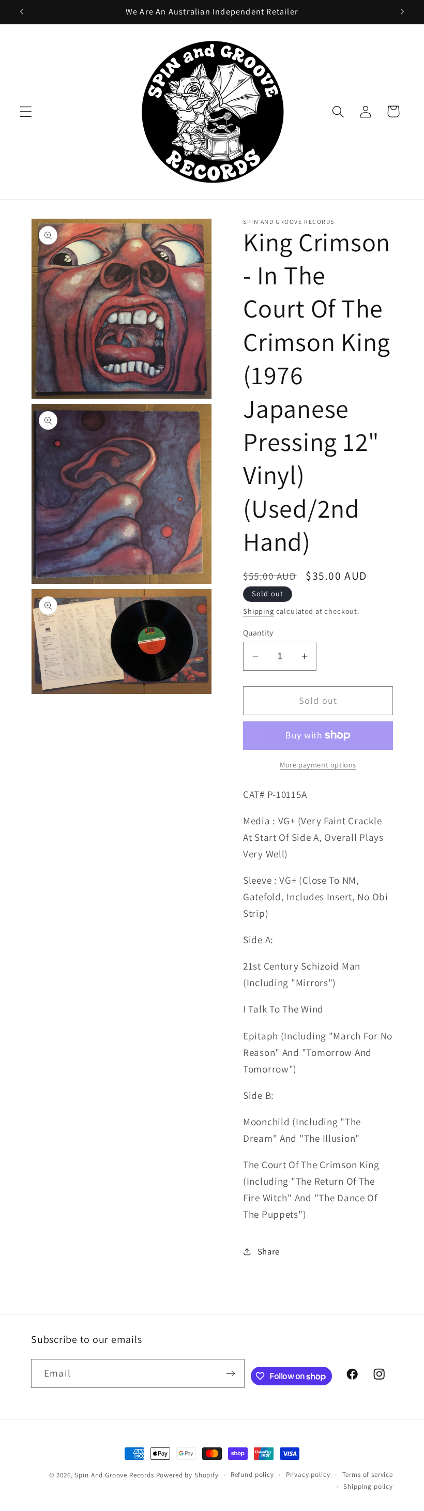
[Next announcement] (402, 12)
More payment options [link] (318, 764)
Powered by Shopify (187, 1475)
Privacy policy (308, 1474)
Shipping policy (368, 1486)
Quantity (258, 632)
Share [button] (269, 1251)
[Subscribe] (230, 1373)
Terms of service (367, 1474)
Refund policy (252, 1474)
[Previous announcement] (21, 12)
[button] (26, 111)
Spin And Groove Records (114, 1475)
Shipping (258, 611)
